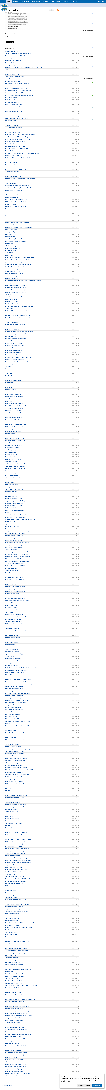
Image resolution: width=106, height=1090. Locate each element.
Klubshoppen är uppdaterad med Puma (14, 65)
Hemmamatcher (9, 174)
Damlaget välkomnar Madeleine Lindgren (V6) (16, 285)
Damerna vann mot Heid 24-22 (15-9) (14, 844)
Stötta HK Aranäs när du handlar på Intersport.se (16, 118)
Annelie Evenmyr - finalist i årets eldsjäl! (14, 76)
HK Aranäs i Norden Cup (11, 327)
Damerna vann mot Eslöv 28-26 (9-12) (14, 1008)
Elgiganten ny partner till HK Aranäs (13, 1041)
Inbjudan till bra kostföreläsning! (13, 818)
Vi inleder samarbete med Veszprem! (14, 313)
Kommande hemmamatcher (12, 208)
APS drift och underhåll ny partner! (13, 477)
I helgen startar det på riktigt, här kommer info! (16, 767)
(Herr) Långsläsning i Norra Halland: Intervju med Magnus (19, 266)
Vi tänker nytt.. (8, 820)
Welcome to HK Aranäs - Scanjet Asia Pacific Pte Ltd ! (18, 911)
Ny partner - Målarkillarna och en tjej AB (14, 814)
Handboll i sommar (9, 255)
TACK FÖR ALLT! (9, 612)
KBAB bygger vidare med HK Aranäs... (14, 906)
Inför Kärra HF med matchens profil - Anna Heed (16, 990)
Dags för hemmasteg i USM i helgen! (14, 535)
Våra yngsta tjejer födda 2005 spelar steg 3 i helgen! (17, 1045)
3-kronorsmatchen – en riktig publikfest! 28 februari (17, 139)
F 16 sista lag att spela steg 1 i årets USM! (15, 739)
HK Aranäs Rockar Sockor (11, 99)
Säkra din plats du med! (11, 916)
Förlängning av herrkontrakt (11, 809)
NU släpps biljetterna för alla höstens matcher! (16, 528)
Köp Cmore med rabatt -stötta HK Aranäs (15, 558)
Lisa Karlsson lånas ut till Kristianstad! (14, 436)
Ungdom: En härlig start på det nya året (14, 150)
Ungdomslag (25, 1)
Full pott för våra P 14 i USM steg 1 (13, 505)
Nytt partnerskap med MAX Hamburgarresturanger (17, 241)
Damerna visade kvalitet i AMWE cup (14, 793)
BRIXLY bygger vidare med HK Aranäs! (14, 867)
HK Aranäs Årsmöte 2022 (11, 392)
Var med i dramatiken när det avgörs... (14, 964)
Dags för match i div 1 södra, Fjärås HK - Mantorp (17, 735)
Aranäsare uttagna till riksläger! (12, 1022)
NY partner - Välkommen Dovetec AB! (14, 781)
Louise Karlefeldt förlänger (11, 955)
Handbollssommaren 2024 (11, 354)
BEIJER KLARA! (9, 786)
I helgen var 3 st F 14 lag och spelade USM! (15, 517)
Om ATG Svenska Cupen (11, 229)
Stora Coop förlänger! (10, 712)
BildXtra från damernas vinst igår (13, 132)
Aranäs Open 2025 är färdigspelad (13, 271)
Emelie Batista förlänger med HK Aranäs (14, 1027)
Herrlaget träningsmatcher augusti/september (16, 869)
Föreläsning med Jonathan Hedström (14, 396)
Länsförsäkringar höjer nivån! (12, 892)
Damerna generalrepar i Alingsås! (13, 779)
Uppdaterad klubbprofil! (11, 454)
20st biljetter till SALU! (10, 756)
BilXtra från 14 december (11, 162)
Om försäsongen (9, 243)
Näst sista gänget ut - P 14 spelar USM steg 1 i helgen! (18, 749)
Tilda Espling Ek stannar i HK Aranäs (14, 980)
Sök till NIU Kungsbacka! (11, 496)
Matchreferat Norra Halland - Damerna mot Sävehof (17, 317)
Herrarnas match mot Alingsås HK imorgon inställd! (17, 725)
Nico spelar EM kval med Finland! (13, 619)
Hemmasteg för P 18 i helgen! (12, 1043)
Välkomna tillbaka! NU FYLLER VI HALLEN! (15, 440)
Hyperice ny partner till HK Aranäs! (13, 992)
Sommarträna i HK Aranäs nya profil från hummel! (17, 600)
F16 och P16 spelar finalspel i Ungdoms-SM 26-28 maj (18, 357)
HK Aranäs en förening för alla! (12, 637)
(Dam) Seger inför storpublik (12, 329)
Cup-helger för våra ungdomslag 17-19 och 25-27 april (18, 83)
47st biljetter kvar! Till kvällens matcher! (14, 577)
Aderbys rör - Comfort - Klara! (12, 890)
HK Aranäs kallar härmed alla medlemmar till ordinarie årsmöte (20, 623)
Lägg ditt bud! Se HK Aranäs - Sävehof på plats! (16, 732)
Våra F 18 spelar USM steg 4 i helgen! (14, 987)
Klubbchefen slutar (9, 348)
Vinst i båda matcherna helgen (12, 116)
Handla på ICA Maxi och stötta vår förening (15, 292)
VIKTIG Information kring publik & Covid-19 (15, 709)
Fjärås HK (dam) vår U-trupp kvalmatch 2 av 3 (16, 88)
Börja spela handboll (10, 236)
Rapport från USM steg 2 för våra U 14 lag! (15, 468)
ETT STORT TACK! (9, 387)
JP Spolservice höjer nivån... (12, 957)
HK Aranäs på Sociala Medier (12, 102)
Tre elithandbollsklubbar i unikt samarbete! (15, 630)
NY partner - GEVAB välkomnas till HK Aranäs (16, 832)
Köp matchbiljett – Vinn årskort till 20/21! (15, 967)
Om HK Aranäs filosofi (10, 120)
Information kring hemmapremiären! (13, 763)
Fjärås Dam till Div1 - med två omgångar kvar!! (16, 310)
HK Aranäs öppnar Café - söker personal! (15, 598)
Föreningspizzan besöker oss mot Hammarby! (16, 1052)
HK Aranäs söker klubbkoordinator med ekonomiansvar (18, 227)
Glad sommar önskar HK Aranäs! (13, 60)
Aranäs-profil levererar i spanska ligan (14, 341)
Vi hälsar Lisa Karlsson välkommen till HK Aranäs (17, 904)
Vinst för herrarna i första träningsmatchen (15, 853)
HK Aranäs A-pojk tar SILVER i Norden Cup (15, 155)
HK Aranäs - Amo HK (10, 971)
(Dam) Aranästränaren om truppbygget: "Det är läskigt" (18, 262)
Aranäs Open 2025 (9, 308)
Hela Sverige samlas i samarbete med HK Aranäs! (17, 848)
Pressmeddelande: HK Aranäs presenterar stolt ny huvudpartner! (20, 633)
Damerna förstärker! (10, 433)
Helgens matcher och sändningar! (13, 746)
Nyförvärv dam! (9, 401)
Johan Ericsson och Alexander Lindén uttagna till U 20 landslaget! (21, 422)
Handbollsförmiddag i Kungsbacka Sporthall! (16, 190)
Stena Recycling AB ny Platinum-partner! (14, 621)
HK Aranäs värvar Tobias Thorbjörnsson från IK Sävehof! (18, 1015)
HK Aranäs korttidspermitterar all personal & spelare (17, 941)
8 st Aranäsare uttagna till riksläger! (13, 431)
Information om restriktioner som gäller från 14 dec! (17, 693)
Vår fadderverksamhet (10, 164)
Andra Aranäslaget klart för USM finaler (14, 106)
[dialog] (82, 1080)
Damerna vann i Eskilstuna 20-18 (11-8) (14, 1055)
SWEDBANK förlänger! (10, 790)
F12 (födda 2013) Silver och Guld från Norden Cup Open (18, 157)
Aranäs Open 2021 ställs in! (11, 642)
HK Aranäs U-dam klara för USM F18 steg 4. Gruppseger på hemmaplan (22, 153)
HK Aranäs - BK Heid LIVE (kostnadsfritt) (15, 841)
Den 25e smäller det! (10, 575)
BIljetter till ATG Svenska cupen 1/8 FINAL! (15, 565)
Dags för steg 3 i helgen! (11, 450)
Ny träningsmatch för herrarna (12, 830)
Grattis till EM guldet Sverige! (12, 443)
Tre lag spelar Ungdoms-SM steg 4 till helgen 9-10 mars (18, 361)
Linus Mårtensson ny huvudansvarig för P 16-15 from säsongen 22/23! (22, 480)
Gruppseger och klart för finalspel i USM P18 (15, 109)
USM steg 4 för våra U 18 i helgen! (13, 410)
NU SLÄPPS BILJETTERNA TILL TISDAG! (14, 579)
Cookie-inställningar (7, 1085)
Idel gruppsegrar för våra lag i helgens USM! (15, 1069)
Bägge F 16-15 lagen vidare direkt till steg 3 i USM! (17, 501)
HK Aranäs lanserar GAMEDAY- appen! (14, 783)
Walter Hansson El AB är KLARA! (13, 918)
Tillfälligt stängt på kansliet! (11, 649)
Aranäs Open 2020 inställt (11, 943)
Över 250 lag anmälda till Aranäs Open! (14, 408)
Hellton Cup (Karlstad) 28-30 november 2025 (15, 169)
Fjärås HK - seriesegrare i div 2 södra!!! (14, 976)
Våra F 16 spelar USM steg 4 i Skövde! (14, 973)
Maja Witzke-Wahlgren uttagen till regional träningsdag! (18, 860)
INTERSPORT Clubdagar (11, 204)
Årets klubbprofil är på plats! (12, 925)
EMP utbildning (9, 788)
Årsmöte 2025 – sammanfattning (13, 248)
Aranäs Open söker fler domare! (13, 412)
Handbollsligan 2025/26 (11, 299)
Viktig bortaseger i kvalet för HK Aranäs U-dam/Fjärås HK (19, 90)
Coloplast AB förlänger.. (11, 932)
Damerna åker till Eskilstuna (11, 1057)
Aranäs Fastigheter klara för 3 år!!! (13, 605)
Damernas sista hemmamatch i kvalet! (14, 403)
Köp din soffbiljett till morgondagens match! (16, 702)
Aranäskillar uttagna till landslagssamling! (15, 609)
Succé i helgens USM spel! (11, 978)
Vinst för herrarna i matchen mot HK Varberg (15, 834)
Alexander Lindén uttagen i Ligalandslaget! (15, 514)
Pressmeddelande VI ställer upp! (13, 665)
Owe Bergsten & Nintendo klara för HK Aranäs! (16, 487)
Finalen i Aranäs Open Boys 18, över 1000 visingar (17, 269)
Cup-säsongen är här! (10, 215)
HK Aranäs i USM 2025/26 (11, 130)
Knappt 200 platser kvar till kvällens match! (15, 405)
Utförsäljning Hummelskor (11, 475)
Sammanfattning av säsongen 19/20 (14, 962)
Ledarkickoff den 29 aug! (11, 827)
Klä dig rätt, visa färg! (10, 705)
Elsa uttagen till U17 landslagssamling (14, 72)
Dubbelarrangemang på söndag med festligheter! (17, 1006)
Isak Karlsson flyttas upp (11, 902)
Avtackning (8, 283)
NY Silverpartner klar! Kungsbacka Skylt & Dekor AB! (17, 878)
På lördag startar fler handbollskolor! (14, 776)
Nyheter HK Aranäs (9, 143)
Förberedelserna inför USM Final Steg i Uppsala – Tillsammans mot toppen (23, 280)
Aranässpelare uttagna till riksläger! (13, 380)
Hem (9, 1)
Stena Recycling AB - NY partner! (13, 871)
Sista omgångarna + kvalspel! (12, 651)
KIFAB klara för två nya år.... (11, 607)
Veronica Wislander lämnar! (11, 461)
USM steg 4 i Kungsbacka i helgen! (13, 417)
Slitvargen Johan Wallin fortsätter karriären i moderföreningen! (20, 994)
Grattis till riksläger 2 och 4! (11, 378)
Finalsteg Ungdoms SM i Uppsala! (13, 394)
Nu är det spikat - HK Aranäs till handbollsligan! (16, 948)
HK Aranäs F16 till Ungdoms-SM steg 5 (14, 359)
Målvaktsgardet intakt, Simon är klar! (14, 1062)
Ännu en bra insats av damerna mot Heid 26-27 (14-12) (18, 839)
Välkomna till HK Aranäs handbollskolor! (15, 760)
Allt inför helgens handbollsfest (12, 194)
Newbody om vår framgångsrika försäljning (15, 276)
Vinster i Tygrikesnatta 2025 (11, 322)
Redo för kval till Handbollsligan (13, 303)
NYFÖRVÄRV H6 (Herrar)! (11, 677)
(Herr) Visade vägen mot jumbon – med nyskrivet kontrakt (19, 331)
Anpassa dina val (65, 1085)
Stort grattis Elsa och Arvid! (11, 51)
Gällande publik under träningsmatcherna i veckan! (17, 596)
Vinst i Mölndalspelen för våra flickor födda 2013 (17, 259)
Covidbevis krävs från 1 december (13, 470)
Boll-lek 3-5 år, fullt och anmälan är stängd (15, 146)
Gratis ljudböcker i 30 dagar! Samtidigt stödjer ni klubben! (19, 927)
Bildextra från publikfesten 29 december (15, 324)
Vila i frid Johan (9, 373)
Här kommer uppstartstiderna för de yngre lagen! (17, 561)
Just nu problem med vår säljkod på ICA (14, 127)
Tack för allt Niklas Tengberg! (12, 744)
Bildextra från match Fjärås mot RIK (13, 343)
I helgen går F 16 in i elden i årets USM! (14, 503)
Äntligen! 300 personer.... (11, 730)
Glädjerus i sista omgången (11, 301)
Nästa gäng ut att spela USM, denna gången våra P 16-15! (19, 769)
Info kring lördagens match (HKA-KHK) (14, 846)
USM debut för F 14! (10, 521)
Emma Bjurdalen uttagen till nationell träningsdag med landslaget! (21, 1011)
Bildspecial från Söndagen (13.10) (13, 350)
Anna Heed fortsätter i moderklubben (14, 1020)
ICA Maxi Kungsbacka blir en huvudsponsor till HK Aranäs (19, 306)
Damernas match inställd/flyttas (13, 459)
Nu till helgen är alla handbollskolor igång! (15, 533)
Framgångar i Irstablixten (11, 97)
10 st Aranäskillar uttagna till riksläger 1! (14, 603)
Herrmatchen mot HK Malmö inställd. (14, 695)
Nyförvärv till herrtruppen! (11, 491)
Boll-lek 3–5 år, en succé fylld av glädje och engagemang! (19, 137)
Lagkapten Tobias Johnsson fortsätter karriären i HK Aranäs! (19, 1018)
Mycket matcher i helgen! (11, 524)
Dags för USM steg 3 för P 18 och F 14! (14, 438)
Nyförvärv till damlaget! (10, 389)
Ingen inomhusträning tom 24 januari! (14, 688)
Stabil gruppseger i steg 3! (11, 1048)
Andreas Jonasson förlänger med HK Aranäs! (16, 1064)
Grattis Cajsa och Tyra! (10, 538)
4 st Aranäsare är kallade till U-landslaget (15, 466)
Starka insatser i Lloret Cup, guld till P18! (14, 92)
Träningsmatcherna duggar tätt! (12, 802)
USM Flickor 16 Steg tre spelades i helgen (15, 141)
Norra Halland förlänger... (11, 936)
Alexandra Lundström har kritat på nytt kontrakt (16, 950)
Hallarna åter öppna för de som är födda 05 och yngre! (18, 679)
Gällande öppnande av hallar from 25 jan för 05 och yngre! (19, 684)
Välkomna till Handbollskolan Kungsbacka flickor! (17, 774)
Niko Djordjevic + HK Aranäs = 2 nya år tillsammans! (17, 1073)
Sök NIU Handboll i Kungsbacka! (13, 728)
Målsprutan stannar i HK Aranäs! (13, 1050)
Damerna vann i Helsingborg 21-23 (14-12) (15, 1024)
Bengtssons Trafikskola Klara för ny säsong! (15, 804)
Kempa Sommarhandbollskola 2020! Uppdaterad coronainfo (19, 922)
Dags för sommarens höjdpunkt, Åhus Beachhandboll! (18, 55)
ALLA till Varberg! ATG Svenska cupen (14, 371)
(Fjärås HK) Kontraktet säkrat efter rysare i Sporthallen (18, 86)
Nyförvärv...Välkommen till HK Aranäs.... (14, 661)
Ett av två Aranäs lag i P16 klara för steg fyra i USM (17, 148)
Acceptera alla (97, 1085)
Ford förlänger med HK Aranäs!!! (13, 1036)
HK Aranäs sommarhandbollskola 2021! (14, 614)
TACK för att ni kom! (10, 997)
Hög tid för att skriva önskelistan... (13, 707)
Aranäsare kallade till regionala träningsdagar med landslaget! (20, 519)
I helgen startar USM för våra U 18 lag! (14, 772)
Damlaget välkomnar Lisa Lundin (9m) (14, 273)
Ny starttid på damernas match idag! (14, 445)
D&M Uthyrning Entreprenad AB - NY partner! (15, 672)
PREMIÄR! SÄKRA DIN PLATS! (12, 913)
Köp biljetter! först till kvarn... (12, 716)
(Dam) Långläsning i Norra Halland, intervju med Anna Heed (19, 257)
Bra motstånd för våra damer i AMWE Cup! (15, 797)
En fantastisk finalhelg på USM (12, 81)
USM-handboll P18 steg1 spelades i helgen (15, 206)
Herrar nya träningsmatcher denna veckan (15, 807)
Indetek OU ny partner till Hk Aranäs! (13, 498)
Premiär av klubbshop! (10, 929)
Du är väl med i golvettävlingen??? (13, 526)
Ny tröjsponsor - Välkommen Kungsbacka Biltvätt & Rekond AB (20, 999)
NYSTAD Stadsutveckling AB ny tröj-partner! (15, 881)
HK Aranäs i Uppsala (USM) (12, 278)
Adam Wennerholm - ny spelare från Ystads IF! (16, 1013)
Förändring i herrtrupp (10, 452)
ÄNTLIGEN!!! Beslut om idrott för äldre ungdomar (16, 670)
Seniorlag (15, 1)
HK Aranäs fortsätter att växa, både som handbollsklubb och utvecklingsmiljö (23, 67)
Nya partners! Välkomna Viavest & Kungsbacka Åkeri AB (18, 865)
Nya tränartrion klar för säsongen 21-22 (14, 626)
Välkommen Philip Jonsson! (12, 897)
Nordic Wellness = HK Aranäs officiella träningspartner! (18, 1004)
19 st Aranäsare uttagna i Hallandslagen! (15, 463)
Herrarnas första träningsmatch (12, 855)
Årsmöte (7, 69)
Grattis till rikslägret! (10, 399)
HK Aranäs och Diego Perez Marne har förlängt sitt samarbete (20, 178)
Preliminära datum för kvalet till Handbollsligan (16, 647)
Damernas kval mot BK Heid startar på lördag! (16, 424)
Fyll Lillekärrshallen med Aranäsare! (13, 1076)
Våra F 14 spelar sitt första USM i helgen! (15, 751)
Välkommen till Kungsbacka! (12, 628)
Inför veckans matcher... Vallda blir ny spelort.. (16, 718)
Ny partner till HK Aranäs (11, 336)
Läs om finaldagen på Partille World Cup (14, 239)
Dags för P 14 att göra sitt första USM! (14, 510)
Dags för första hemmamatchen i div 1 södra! (16, 758)
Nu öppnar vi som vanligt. (11, 584)
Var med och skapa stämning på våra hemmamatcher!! (18, 53)
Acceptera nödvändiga (84, 1085)
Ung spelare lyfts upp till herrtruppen (14, 547)
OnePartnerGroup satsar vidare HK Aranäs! (15, 888)
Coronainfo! (8, 723)
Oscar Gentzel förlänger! (11, 960)
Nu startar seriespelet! (10, 211)
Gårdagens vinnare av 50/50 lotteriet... (14, 540)
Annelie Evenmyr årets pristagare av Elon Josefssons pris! (19, 552)
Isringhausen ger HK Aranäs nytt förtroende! (15, 909)
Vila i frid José (8, 494)
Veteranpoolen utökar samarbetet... (13, 1031)
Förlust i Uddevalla (9, 167)
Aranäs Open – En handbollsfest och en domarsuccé (18, 264)
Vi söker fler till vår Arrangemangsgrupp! (15, 225)
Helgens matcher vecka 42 (11, 737)
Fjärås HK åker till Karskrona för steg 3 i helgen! (16, 1038)
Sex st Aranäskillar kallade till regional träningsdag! (17, 858)
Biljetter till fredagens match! (12, 593)
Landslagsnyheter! (9, 382)
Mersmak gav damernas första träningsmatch (16, 851)
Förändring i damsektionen (11, 635)
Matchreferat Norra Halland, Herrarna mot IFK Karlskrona (18, 315)
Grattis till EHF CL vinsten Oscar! (12, 252)
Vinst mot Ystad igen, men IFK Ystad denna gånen (17, 222)
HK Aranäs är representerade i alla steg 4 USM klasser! (18, 1034)
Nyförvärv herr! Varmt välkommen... (13, 640)
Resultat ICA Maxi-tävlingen (11, 197)
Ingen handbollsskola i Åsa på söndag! (14, 753)
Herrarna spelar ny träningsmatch (13, 837)
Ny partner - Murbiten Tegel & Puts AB (14, 883)
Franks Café (8, 512)
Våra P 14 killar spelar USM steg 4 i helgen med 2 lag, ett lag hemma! (21, 985)
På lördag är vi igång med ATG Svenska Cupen (16, 232)
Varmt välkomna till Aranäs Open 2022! (14, 489)
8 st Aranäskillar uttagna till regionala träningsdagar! (17, 473)
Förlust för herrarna (9, 825)
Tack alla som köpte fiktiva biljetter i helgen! (15, 953)
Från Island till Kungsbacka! (11, 674)
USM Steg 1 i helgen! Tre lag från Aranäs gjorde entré (18, 201)
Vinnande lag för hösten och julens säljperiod (16, 1029)
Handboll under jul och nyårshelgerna (14, 160)
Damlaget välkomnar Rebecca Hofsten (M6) (15, 290)
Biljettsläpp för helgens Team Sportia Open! (15, 589)
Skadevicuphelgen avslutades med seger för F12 (17, 185)
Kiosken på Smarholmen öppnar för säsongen (16, 62)
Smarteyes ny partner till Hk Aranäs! (13, 983)
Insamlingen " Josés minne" (12, 484)
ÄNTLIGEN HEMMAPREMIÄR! (12, 549)
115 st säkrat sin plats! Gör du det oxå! (14, 895)
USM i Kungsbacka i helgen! (12, 447)
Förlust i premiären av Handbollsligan (14, 545)
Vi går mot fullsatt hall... (10, 507)
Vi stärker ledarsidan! (10, 375)
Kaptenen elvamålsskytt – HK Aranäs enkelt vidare (17, 218)
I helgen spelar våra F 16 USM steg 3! (14, 1059)
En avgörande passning (15, 10)
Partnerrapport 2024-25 (10, 250)
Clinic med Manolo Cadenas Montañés (14, 345)
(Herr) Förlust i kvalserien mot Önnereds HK (15, 287)
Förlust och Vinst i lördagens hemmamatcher (16, 123)
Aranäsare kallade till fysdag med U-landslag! (16, 616)
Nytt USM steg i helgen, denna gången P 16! (15, 1066)
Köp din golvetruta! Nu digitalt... (12, 714)
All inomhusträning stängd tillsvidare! (14, 686)
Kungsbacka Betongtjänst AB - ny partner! (15, 586)
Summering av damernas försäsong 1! (14, 876)
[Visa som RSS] (58, 10)
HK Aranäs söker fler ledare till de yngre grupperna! (17, 556)
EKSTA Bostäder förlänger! (11, 946)
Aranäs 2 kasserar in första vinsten (13, 176)
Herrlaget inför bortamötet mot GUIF (14, 658)
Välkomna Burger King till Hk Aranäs (14, 364)
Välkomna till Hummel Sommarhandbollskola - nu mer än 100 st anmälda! (22, 385)
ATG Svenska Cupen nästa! (11, 582)
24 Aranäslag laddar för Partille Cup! (13, 58)
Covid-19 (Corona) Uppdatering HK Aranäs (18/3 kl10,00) (18, 969)
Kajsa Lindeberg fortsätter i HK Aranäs (14, 1001)
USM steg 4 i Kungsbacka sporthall (13, 111)
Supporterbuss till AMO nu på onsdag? (14, 415)
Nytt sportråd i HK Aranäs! (11, 800)
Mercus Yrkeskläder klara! (11, 920)
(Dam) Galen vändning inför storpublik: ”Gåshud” (17, 334)
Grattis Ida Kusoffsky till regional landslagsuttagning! (18, 862)
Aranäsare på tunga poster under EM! (14, 1071)
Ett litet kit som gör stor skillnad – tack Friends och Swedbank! (20, 134)
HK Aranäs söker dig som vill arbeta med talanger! (17, 700)
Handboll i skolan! (9, 482)
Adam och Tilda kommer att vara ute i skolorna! (16, 795)
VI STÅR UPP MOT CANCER (11, 125)
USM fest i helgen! (9, 429)
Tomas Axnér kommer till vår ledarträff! (14, 563)
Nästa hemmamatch (10, 181)
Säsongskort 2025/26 (10, 234)
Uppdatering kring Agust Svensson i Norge (15, 338)
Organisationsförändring (11, 874)
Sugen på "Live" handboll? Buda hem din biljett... (16, 742)
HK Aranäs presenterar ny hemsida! (13, 765)
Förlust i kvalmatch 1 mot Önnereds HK (14, 297)
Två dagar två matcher (10, 183)
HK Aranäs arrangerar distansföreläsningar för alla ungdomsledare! (21, 667)
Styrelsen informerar (10, 644)
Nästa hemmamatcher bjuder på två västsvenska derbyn (18, 188)
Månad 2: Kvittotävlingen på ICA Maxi (14, 246)
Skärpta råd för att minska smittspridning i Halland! (17, 721)
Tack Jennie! (8, 366)
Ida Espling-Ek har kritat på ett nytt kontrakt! (15, 698)
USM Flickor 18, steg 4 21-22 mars (13, 104)
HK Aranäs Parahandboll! (11, 568)
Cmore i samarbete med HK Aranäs (13, 823)
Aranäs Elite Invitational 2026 (12, 74)
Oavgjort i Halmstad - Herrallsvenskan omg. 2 (16, 199)
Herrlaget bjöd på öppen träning (13, 352)
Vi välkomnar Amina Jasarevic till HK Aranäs (15, 899)
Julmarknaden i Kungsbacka (12, 171)
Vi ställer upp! (8, 663)
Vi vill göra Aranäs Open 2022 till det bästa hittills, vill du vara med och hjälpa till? (24, 531)
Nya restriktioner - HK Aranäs (12, 456)
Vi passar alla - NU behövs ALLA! (13, 939)
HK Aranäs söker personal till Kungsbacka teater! (17, 591)
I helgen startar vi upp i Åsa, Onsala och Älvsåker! (17, 542)
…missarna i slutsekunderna (12, 320)
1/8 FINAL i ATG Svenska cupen (12, 570)
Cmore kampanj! (9, 368)
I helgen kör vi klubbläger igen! (12, 572)
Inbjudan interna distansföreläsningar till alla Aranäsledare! (19, 681)
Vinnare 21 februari (9, 656)
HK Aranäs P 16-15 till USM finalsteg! (14, 426)
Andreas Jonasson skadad (11, 811)
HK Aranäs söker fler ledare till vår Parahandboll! (16, 554)
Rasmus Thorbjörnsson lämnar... (13, 691)
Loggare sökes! (9, 816)
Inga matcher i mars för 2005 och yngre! (14, 654)
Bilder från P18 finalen (10, 79)
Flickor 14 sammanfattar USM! (12, 419)
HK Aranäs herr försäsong (11, 885)
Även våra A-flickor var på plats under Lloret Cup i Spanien (19, 95)
